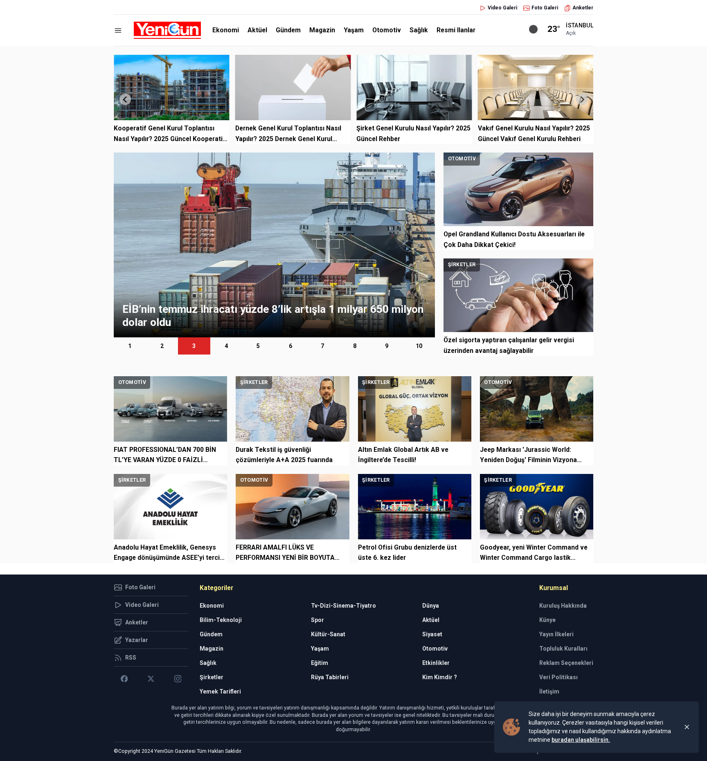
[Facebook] (124, 678)
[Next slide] (582, 99)
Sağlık (419, 30)
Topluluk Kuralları (563, 648)
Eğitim (319, 663)
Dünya (430, 605)
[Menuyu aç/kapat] (118, 30)
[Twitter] (150, 678)
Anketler (582, 8)
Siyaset (432, 634)
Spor (317, 620)
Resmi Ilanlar (456, 30)
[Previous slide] (125, 99)
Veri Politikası (558, 677)
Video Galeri (502, 8)
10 (419, 346)
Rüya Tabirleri (330, 677)
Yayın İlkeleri (556, 634)
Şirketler (211, 677)
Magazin (322, 30)
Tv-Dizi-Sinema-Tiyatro (343, 605)
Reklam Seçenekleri (566, 663)
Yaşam (354, 30)
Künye (547, 620)
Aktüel (257, 30)
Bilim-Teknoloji (221, 620)
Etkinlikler (436, 663)
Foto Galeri (544, 8)
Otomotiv (386, 30)
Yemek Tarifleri (220, 691)
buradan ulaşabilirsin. (581, 739)
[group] (274, 245)
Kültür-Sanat (328, 634)
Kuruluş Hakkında (563, 605)
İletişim (549, 691)
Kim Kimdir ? (439, 677)
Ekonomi (225, 30)
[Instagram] (177, 678)
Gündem (288, 30)
